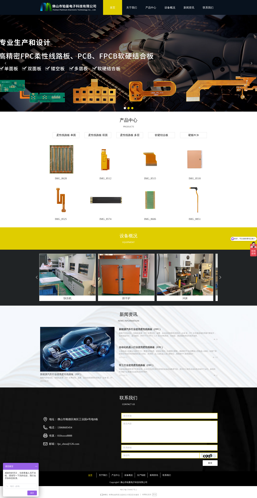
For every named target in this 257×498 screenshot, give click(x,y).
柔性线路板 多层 (130, 135)
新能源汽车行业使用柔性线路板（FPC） (140, 329)
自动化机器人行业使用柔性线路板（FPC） (141, 347)
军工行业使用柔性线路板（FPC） (137, 365)
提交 (210, 463)
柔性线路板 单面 (66, 135)
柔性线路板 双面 (98, 135)
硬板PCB (193, 135)
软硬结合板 (161, 135)
